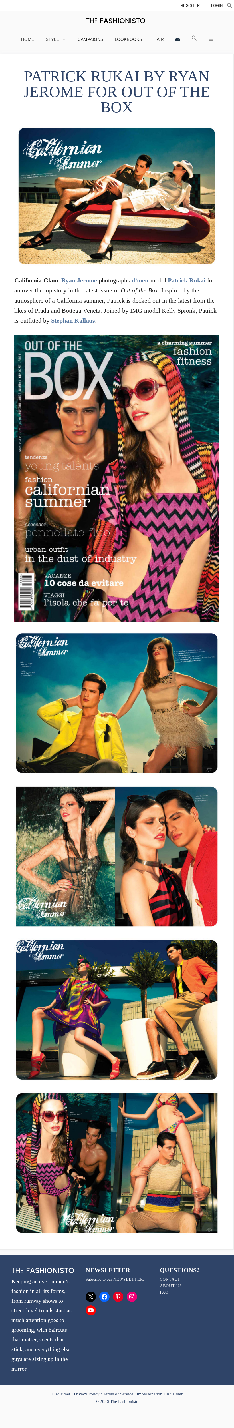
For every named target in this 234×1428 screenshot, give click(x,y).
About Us (171, 1286)
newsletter (128, 1279)
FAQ (164, 1292)
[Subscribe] (178, 39)
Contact (170, 1279)
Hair (159, 39)
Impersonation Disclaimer (160, 1394)
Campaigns (90, 39)
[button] (230, 6)
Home (27, 39)
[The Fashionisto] (116, 20)
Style (52, 39)
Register (190, 5)
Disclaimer (61, 1394)
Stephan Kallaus (73, 320)
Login (217, 5)
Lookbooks (128, 39)
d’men (140, 280)
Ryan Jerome (79, 280)
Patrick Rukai (186, 280)
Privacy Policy (87, 1394)
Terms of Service (118, 1394)
